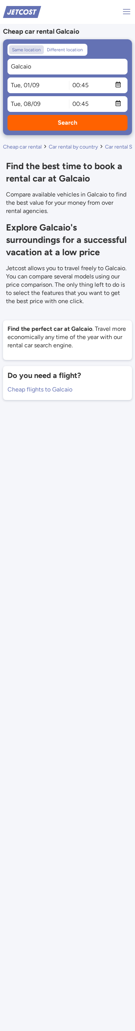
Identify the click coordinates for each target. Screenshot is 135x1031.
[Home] (22, 11)
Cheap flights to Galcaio (40, 389)
